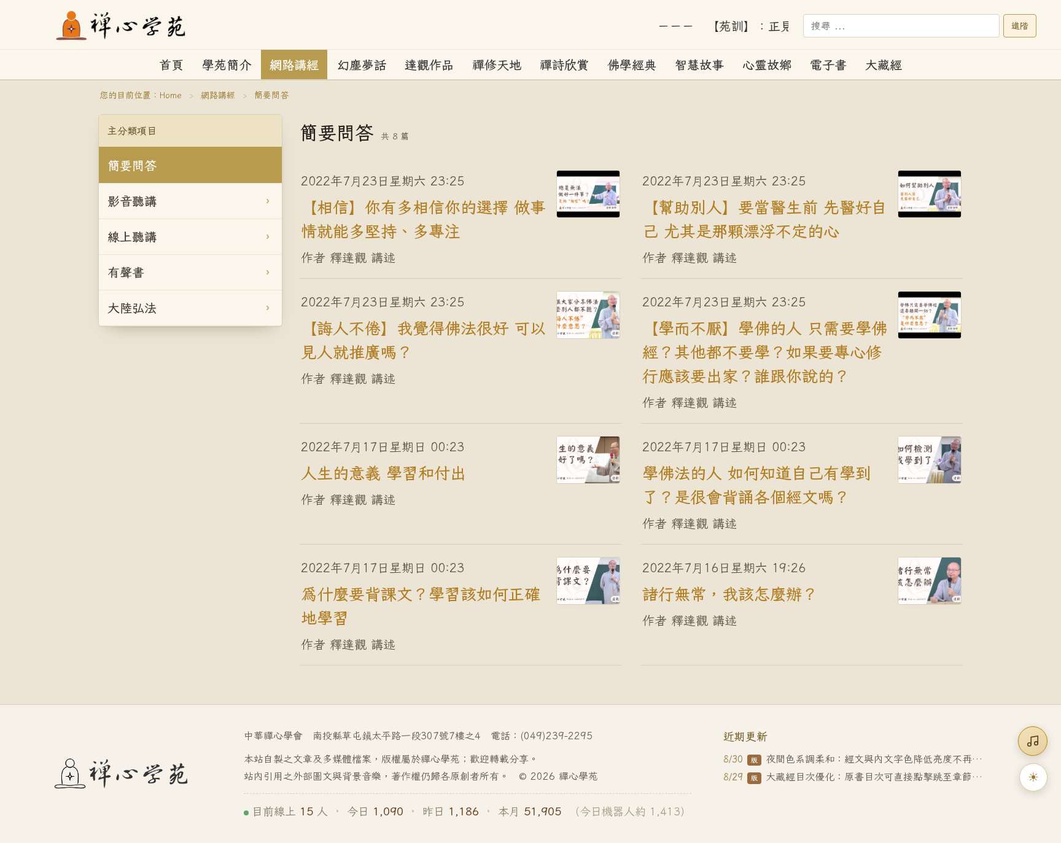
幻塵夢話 (361, 64)
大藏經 (883, 64)
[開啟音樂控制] (1032, 741)
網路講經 (294, 64)
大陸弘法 (132, 308)
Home (171, 95)
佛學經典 (631, 64)
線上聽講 (132, 236)
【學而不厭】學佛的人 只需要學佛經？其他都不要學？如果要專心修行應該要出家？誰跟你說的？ (764, 351)
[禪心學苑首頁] (121, 26)
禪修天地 (496, 64)
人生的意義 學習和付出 (383, 472)
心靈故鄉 (766, 64)
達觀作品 (429, 64)
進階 (1019, 25)
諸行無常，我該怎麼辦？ (730, 593)
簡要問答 (132, 165)
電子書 (828, 64)
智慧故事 (699, 64)
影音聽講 (132, 201)
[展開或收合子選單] (268, 201)
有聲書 (125, 272)
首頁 (171, 64)
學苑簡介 (226, 64)
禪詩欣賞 (564, 64)
